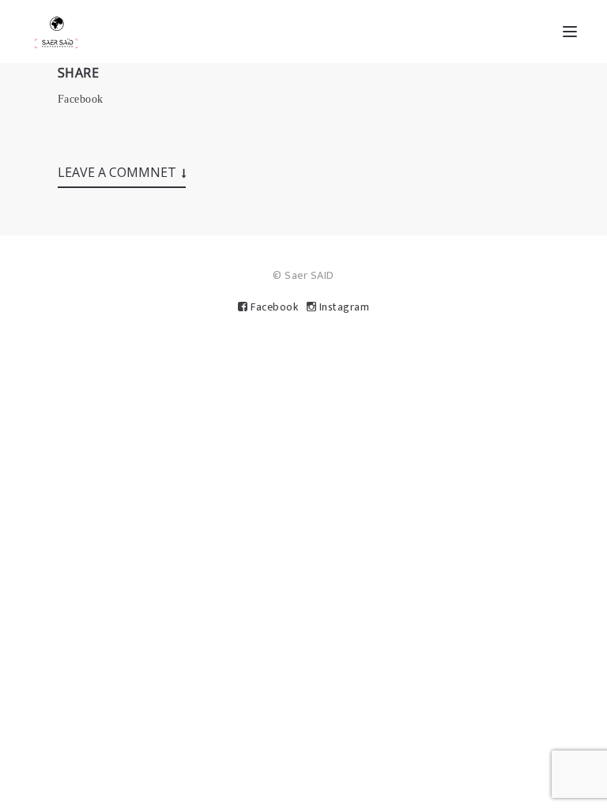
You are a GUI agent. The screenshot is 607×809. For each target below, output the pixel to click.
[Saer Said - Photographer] (56, 31)
